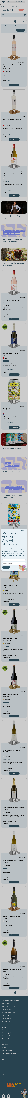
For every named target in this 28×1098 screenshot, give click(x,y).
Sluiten (23, 530)
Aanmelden (6, 567)
